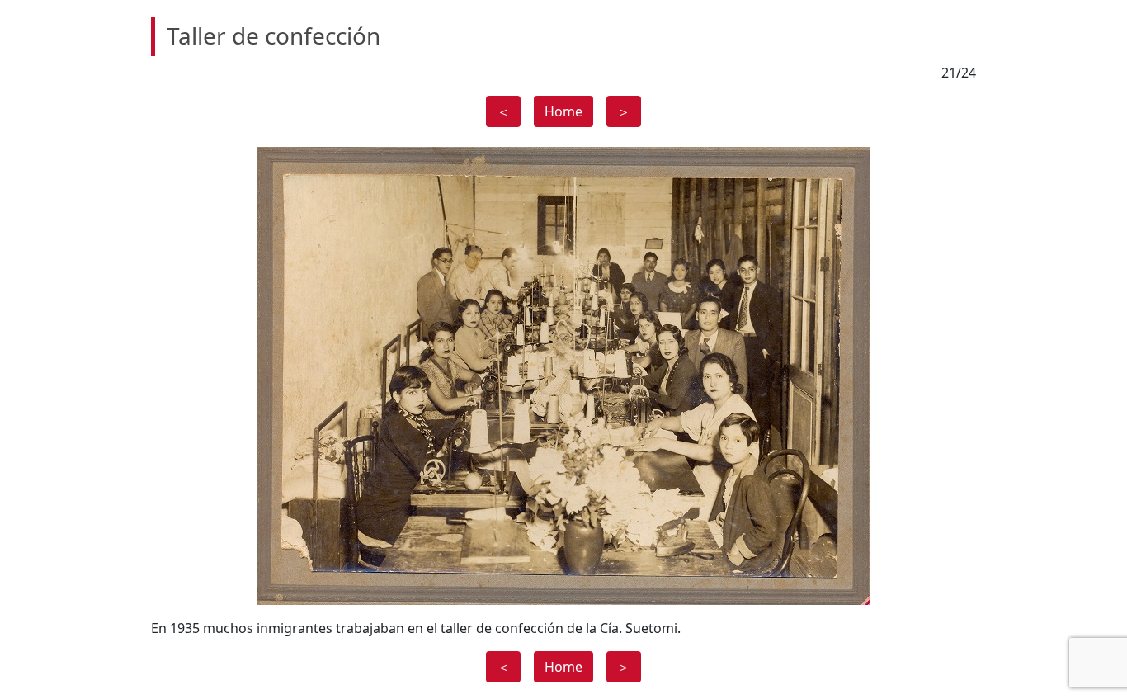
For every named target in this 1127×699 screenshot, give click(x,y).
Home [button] (563, 111)
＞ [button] (623, 111)
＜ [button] (503, 111)
